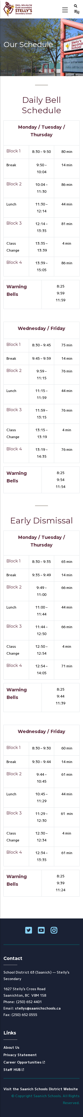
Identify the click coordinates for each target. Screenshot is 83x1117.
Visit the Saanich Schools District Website (40, 1089)
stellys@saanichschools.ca (38, 1008)
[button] (75, 5)
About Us (11, 1047)
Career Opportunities (22, 1062)
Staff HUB (12, 1069)
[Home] (19, 9)
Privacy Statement (20, 1054)
